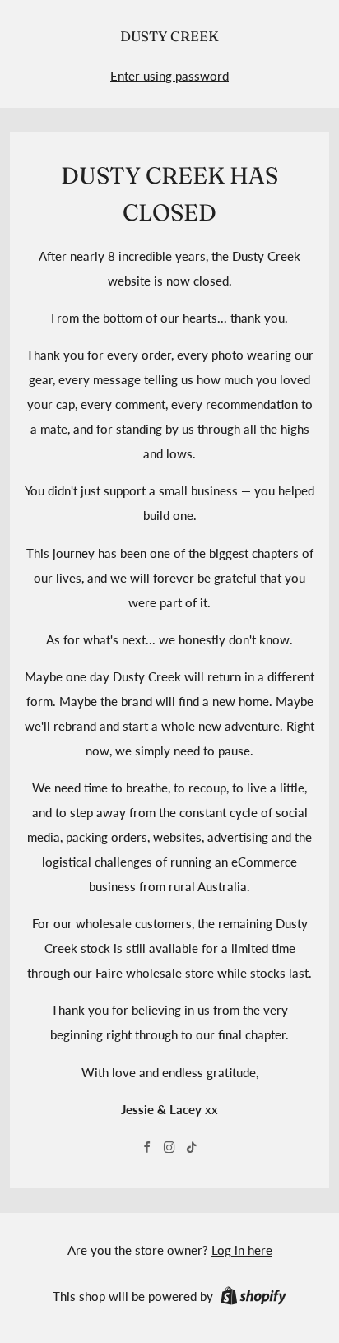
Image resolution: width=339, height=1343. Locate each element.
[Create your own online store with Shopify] (253, 1298)
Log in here (241, 1250)
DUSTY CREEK (169, 36)
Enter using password (169, 75)
